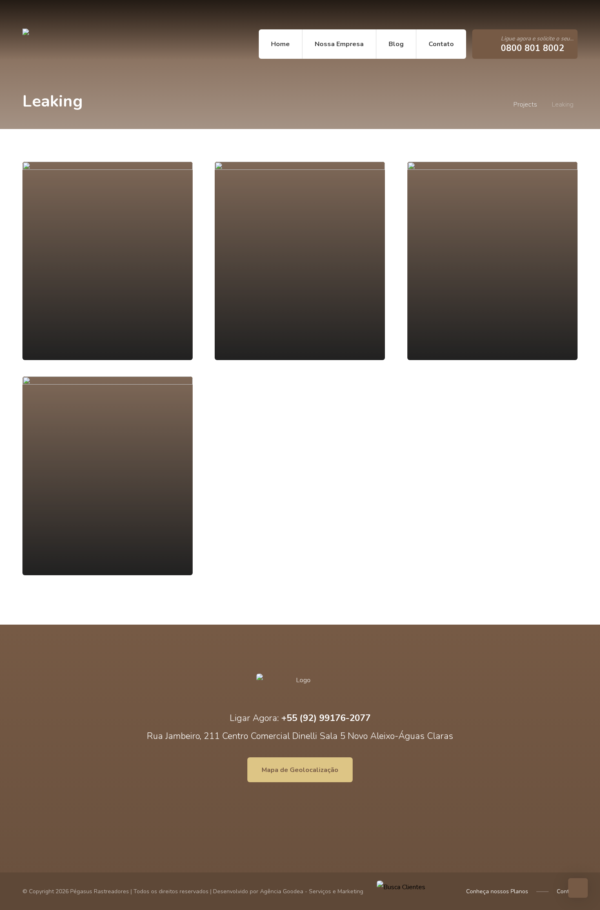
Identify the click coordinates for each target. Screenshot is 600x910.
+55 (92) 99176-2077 (326, 718)
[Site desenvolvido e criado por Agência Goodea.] (73, 44)
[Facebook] (37, 15)
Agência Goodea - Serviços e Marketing (311, 891)
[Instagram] (49, 15)
